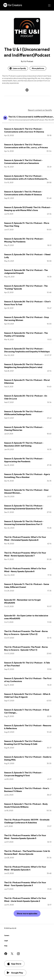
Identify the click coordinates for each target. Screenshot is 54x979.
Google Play (17, 972)
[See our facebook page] (5, 953)
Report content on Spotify (40, 110)
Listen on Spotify (19, 68)
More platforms (38, 68)
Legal (6, 941)
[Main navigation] (49, 5)
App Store (16, 963)
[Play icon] (5, 118)
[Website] (27, 90)
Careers (6, 936)
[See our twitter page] (12, 953)
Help (5, 946)
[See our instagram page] (18, 953)
